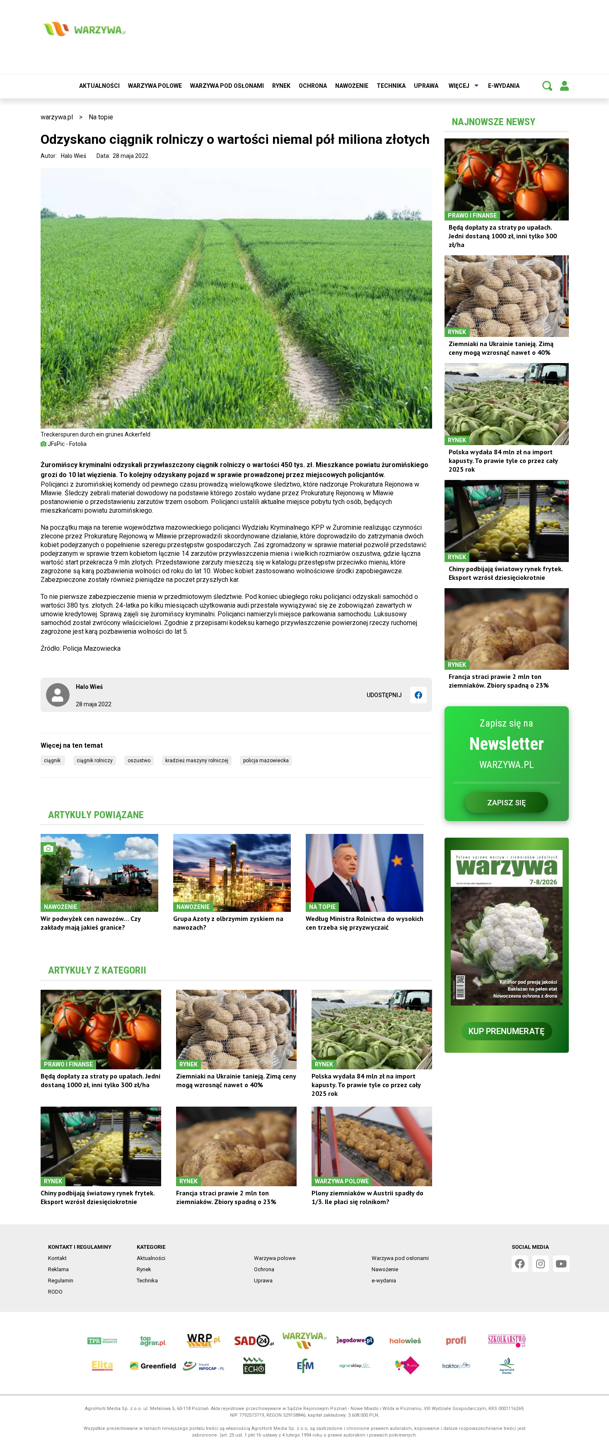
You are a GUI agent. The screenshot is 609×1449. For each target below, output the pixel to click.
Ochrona (313, 85)
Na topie (101, 117)
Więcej (459, 85)
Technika (391, 85)
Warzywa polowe (155, 85)
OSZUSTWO (139, 760)
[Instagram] (540, 1263)
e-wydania (504, 85)
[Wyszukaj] (547, 86)
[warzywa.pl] (84, 29)
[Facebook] (418, 695)
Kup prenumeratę (506, 1031)
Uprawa (426, 85)
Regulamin (60, 1280)
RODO (55, 1292)
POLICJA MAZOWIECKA (266, 760)
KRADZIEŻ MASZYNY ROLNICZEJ (196, 760)
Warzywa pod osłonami (227, 85)
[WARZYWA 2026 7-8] (507, 928)
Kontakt (57, 1258)
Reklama (58, 1269)
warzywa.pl (57, 117)
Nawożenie (351, 85)
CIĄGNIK (53, 760)
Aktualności (99, 85)
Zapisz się (506, 802)
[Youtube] (561, 1263)
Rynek (281, 85)
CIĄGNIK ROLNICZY (95, 760)
